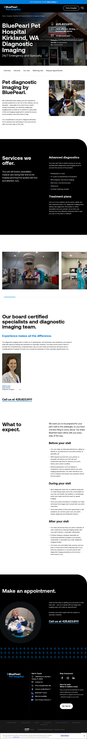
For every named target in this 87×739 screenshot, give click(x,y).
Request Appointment (54, 71)
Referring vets (38, 71)
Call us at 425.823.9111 (17, 399)
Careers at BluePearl (42, 689)
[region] (43, 736)
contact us (43, 724)
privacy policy (24, 722)
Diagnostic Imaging (39, 16)
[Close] (84, 736)
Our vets (26, 71)
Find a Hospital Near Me (43, 685)
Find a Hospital (71, 8)
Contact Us (39, 682)
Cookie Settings (65, 735)
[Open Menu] (82, 8)
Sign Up (67, 706)
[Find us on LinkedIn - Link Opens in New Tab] (73, 678)
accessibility (75, 722)
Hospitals (9, 16)
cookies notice (11, 722)
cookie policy (16, 737)
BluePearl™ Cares (41, 692)
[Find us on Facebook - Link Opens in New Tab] (62, 678)
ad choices (46, 722)
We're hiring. (51, 2)
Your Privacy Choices (42, 700)
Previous (3, 270)
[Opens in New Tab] (27, 729)
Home (4, 16)
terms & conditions (61, 722)
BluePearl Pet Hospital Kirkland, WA (23, 16)
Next (83, 270)
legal (36, 722)
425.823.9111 (64, 24)
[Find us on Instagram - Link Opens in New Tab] (68, 678)
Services (17, 71)
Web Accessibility (41, 696)
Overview (7, 71)
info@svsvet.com (63, 36)
